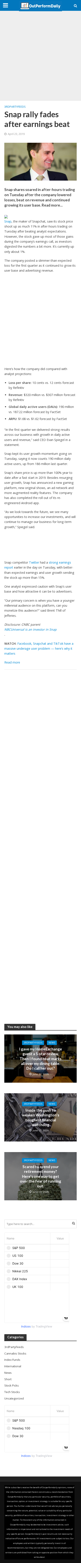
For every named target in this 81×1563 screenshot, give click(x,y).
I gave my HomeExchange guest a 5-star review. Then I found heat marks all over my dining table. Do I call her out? (40, 1059)
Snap (7, 221)
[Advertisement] (40, 55)
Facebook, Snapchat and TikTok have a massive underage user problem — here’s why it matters (38, 648)
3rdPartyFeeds (15, 107)
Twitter (34, 562)
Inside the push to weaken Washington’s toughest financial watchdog (40, 1117)
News (52, 1042)
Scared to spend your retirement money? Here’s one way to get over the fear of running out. (40, 1176)
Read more (12, 662)
